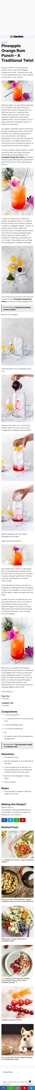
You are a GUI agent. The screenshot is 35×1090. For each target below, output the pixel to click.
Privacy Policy (8, 1072)
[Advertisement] (17, 17)
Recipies (4, 42)
